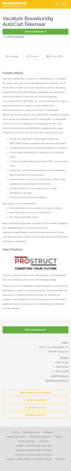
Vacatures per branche (40, 437)
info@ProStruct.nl (59, 376)
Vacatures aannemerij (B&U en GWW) (34, 450)
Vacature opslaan (36, 407)
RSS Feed (60, 459)
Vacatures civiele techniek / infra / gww (34, 446)
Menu (64, 4)
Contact (58, 437)
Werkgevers (49, 432)
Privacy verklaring (26, 441)
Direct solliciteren (34, 31)
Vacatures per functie (16, 437)
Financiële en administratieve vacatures (33, 455)
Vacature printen (37, 415)
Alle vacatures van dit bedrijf (35, 392)
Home (16, 432)
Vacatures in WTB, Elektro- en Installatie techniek (29, 459)
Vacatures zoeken (31, 432)
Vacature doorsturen (37, 400)
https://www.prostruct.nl (56, 380)
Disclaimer (44, 441)
